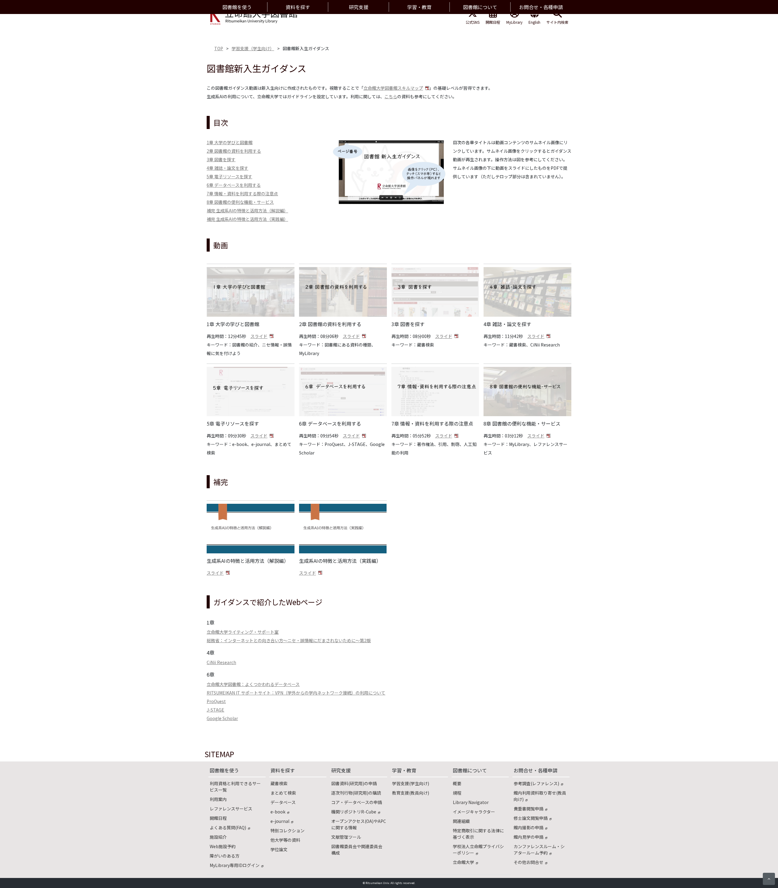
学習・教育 (404, 770)
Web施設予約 (223, 846)
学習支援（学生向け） (253, 48)
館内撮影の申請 (528, 827)
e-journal (279, 821)
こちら (390, 96)
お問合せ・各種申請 (535, 770)
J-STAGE (215, 710)
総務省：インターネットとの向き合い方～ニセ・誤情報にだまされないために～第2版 (289, 640)
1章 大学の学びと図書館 (230, 142)
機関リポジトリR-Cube (353, 812)
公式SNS (473, 22)
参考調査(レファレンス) (536, 783)
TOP (218, 48)
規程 (457, 793)
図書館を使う (224, 770)
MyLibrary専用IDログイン (235, 865)
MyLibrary (514, 22)
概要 (457, 783)
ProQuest (216, 701)
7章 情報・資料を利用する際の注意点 (242, 193)
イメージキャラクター (474, 812)
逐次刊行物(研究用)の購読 (356, 793)
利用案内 (218, 799)
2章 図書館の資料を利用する (234, 151)
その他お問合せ (528, 862)
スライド (258, 336)
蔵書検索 (278, 783)
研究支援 (341, 770)
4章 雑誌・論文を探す (227, 168)
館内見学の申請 (528, 837)
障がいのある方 (224, 856)
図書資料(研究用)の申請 (354, 783)
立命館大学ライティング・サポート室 (243, 632)
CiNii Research (221, 662)
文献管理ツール (346, 837)
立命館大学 (463, 862)
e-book (277, 812)
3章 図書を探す (221, 159)
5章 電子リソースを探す (229, 176)
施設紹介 (218, 837)
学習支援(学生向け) (410, 783)
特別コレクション (287, 830)
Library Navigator (471, 802)
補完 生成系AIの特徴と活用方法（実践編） (247, 219)
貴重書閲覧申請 (528, 809)
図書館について (470, 770)
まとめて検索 (283, 793)
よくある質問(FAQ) (228, 827)
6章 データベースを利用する (234, 185)
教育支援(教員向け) (410, 793)
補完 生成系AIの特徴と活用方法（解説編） (247, 210)
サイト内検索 (557, 22)
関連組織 (461, 821)
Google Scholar (222, 718)
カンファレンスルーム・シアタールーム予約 (539, 849)
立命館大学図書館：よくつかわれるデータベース (253, 684)
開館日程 (493, 22)
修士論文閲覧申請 (531, 818)
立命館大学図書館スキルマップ (393, 88)
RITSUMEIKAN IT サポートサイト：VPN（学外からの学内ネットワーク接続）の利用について (296, 693)
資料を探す (282, 770)
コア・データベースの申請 (356, 802)
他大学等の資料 (285, 840)
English (534, 22)
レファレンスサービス (231, 809)
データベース (283, 802)
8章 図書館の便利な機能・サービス (240, 202)
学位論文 (278, 849)
